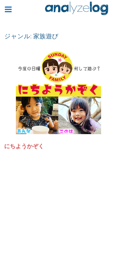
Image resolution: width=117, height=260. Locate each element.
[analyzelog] (77, 9)
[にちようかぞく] (58, 91)
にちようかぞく (24, 146)
